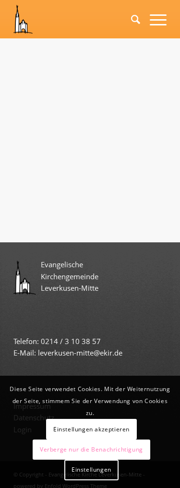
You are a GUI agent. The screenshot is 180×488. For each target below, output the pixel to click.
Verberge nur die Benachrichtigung (91, 449)
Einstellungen (91, 469)
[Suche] (130, 19)
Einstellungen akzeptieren (91, 429)
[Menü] (153, 19)
